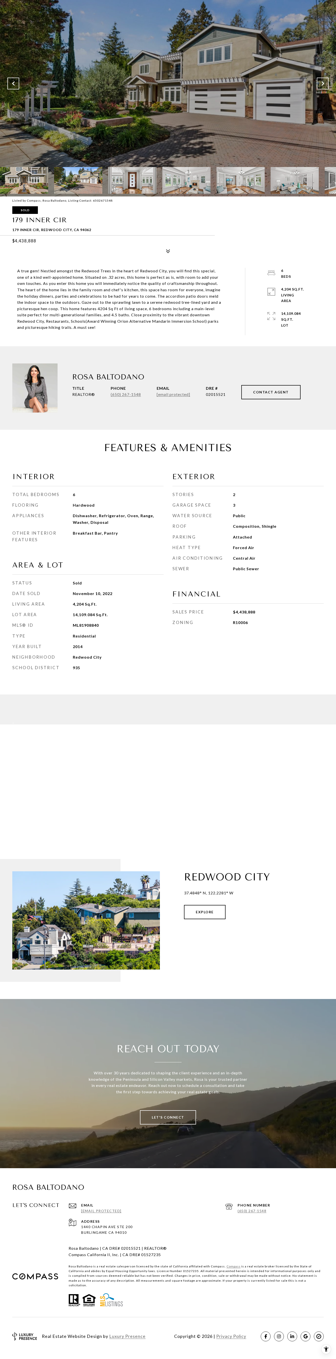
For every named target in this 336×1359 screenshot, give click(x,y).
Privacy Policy (231, 1336)
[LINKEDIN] (292, 1336)
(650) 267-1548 (126, 394)
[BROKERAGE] (319, 1336)
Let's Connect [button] (168, 1117)
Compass (234, 1266)
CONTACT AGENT (271, 392)
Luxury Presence (127, 1336)
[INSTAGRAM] (279, 1336)
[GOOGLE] (305, 1336)
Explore (205, 912)
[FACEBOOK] (266, 1336)
